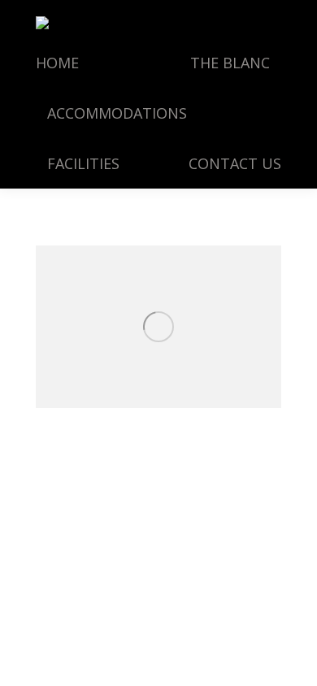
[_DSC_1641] (158, 326)
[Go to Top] (291, 660)
